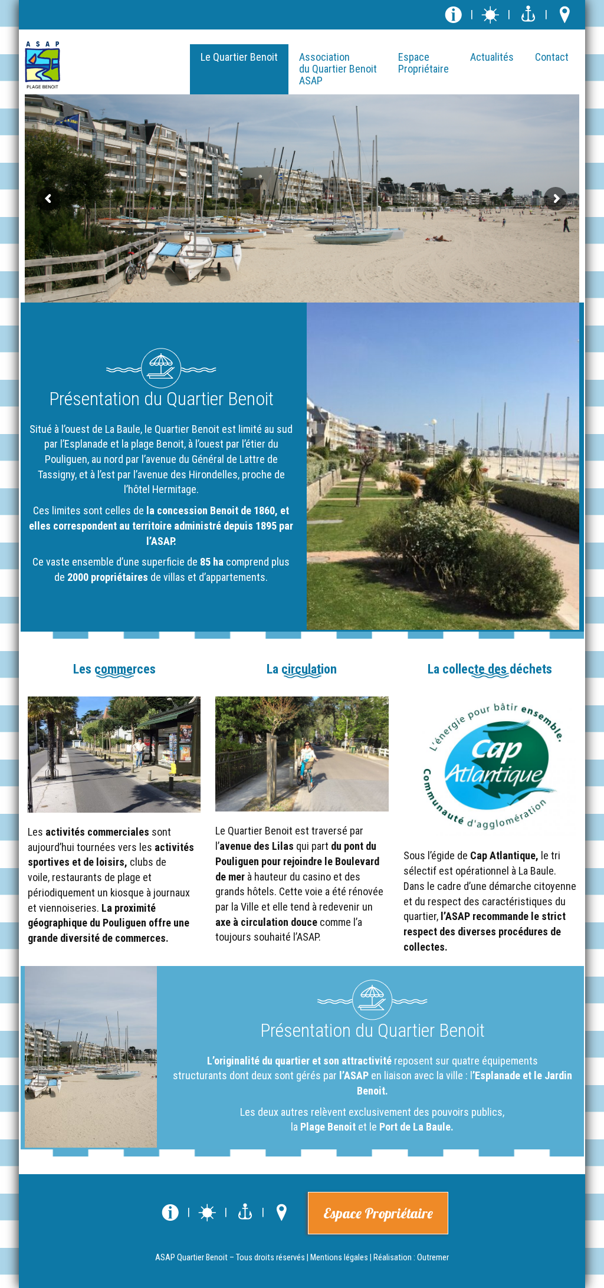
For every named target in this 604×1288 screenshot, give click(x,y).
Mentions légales (339, 1258)
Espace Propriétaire (378, 1213)
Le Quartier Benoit (239, 57)
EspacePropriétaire (423, 63)
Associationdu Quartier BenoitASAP (338, 69)
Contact (552, 57)
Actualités (492, 57)
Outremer (433, 1258)
